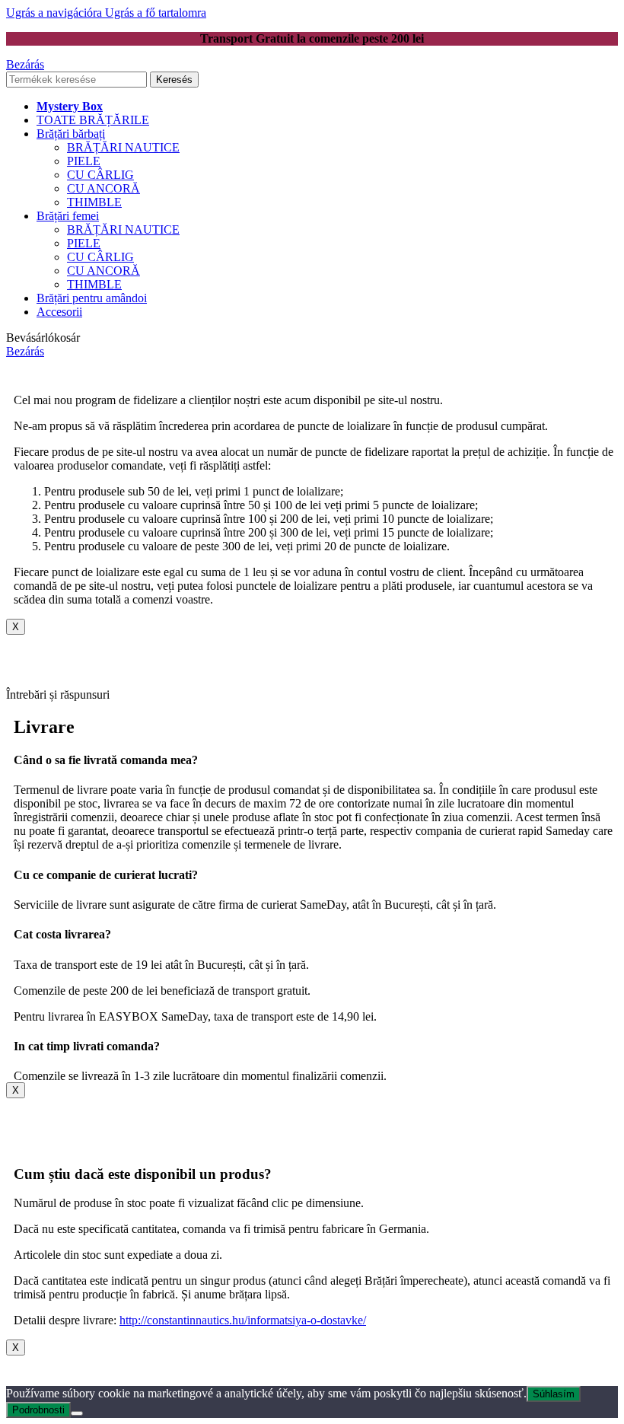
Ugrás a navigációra (55, 12)
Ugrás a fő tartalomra (155, 12)
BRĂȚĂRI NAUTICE (123, 147)
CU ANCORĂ (103, 188)
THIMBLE (94, 202)
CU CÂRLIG (100, 174)
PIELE (83, 161)
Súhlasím (554, 1394)
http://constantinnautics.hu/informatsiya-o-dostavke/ (242, 1320)
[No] (77, 1413)
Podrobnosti (38, 1410)
